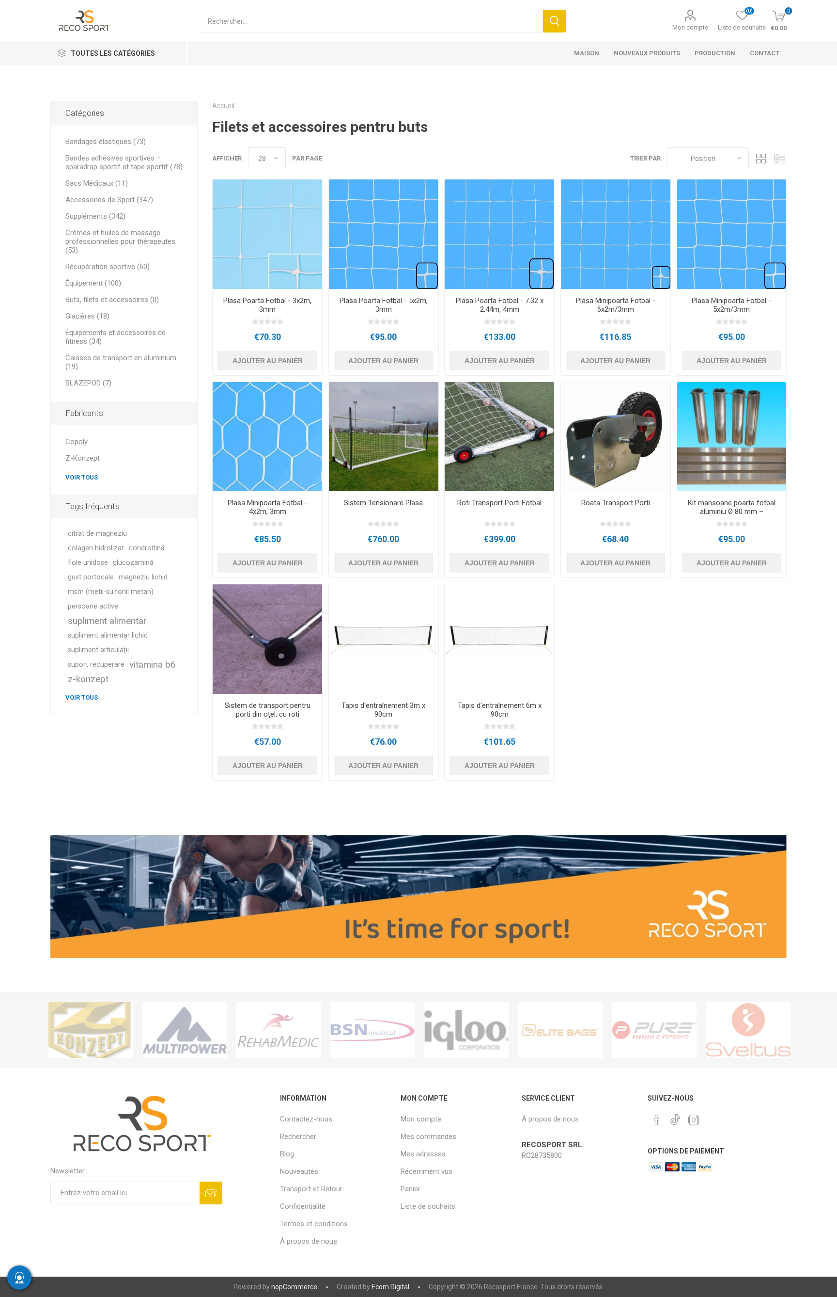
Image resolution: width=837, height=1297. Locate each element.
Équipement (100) (93, 283)
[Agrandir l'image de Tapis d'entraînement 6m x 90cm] (499, 639)
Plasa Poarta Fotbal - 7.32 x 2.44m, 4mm (499, 305)
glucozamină (133, 563)
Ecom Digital (390, 1287)
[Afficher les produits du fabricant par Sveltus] (654, 1030)
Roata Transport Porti (615, 502)
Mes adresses (423, 1154)
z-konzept (88, 679)
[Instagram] (693, 1120)
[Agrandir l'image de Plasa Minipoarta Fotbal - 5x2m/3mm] (732, 234)
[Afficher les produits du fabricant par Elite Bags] (466, 1030)
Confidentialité (303, 1206)
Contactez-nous (306, 1119)
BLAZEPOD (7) (88, 383)
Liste (779, 158)
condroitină (147, 548)
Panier (410, 1189)
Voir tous (81, 477)
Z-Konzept (82, 458)
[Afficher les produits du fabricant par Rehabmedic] (184, 1030)
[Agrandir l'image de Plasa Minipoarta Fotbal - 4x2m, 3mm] (267, 437)
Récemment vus (426, 1171)
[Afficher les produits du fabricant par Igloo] (372, 1030)
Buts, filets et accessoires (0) (112, 299)
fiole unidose (88, 563)
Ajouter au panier (267, 361)
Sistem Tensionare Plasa (383, 502)
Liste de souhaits (428, 1206)
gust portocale (91, 577)
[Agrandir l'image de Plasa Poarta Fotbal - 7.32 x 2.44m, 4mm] (499, 234)
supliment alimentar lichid (108, 635)
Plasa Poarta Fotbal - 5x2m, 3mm (384, 305)
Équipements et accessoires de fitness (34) (115, 337)
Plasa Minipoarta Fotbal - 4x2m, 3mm (267, 507)
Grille (761, 158)
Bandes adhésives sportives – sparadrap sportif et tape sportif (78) (124, 162)
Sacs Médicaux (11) (96, 183)
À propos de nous (308, 1241)
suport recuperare (96, 664)
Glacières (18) (87, 316)
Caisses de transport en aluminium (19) (120, 362)
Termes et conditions (314, 1223)
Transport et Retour (311, 1189)
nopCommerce (294, 1287)
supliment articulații (98, 650)
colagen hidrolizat (96, 548)
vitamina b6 (152, 664)
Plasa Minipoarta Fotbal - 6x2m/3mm (615, 305)
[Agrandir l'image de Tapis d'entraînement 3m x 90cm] (383, 639)
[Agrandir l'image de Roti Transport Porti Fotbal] (499, 437)
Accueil (223, 106)
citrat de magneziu (97, 533)
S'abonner (211, 1193)
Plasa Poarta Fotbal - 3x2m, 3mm (267, 305)
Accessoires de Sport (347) (109, 199)
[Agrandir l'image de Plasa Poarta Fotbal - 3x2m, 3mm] (267, 234)
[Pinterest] (657, 1120)
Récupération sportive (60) (107, 266)
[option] (91, 1030)
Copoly (76, 441)
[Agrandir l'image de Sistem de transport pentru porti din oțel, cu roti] (267, 639)
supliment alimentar (107, 620)
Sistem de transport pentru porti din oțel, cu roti (267, 710)
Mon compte (690, 27)
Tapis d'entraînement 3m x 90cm (383, 710)
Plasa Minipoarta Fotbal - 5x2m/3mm (731, 305)
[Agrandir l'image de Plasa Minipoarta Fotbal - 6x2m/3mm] (615, 234)
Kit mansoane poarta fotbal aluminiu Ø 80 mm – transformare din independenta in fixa (731, 515)
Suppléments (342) (95, 216)
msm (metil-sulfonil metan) (111, 592)
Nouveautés (299, 1171)
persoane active (93, 606)
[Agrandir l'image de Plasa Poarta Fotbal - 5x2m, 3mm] (383, 234)
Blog (287, 1154)
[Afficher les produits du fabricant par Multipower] (90, 1030)
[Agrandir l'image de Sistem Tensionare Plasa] (383, 437)
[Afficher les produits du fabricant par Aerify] (748, 1030)
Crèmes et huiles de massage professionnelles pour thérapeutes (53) (120, 241)
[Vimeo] (675, 1117)
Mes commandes (428, 1136)
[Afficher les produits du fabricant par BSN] (278, 1030)
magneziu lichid (143, 577)
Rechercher (554, 21)
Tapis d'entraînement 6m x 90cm (500, 710)
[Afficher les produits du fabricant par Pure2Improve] (560, 1030)
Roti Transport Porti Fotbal (499, 502)
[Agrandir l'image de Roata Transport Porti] (615, 437)
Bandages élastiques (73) (105, 141)
